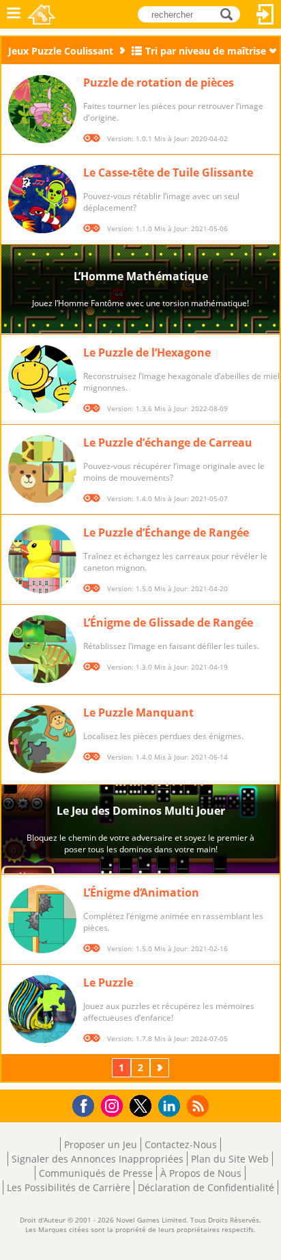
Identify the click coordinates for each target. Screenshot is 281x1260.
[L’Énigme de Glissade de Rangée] (42, 649)
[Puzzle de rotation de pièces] (42, 109)
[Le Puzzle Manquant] (42, 739)
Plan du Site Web (230, 1158)
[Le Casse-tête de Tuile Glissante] (42, 199)
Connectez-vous (265, 14)
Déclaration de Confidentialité (206, 1187)
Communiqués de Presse (96, 1173)
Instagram (114, 1105)
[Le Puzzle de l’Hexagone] (42, 379)
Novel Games (41, 14)
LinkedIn (171, 1106)
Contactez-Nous (181, 1144)
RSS (199, 1105)
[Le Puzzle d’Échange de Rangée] (42, 559)
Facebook (87, 1104)
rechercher (230, 13)
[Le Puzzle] (42, 1009)
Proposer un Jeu (100, 1144)
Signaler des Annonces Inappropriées (97, 1158)
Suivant (161, 1067)
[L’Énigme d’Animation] (42, 919)
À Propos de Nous (200, 1173)
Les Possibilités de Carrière (68, 1187)
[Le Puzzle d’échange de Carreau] (42, 469)
